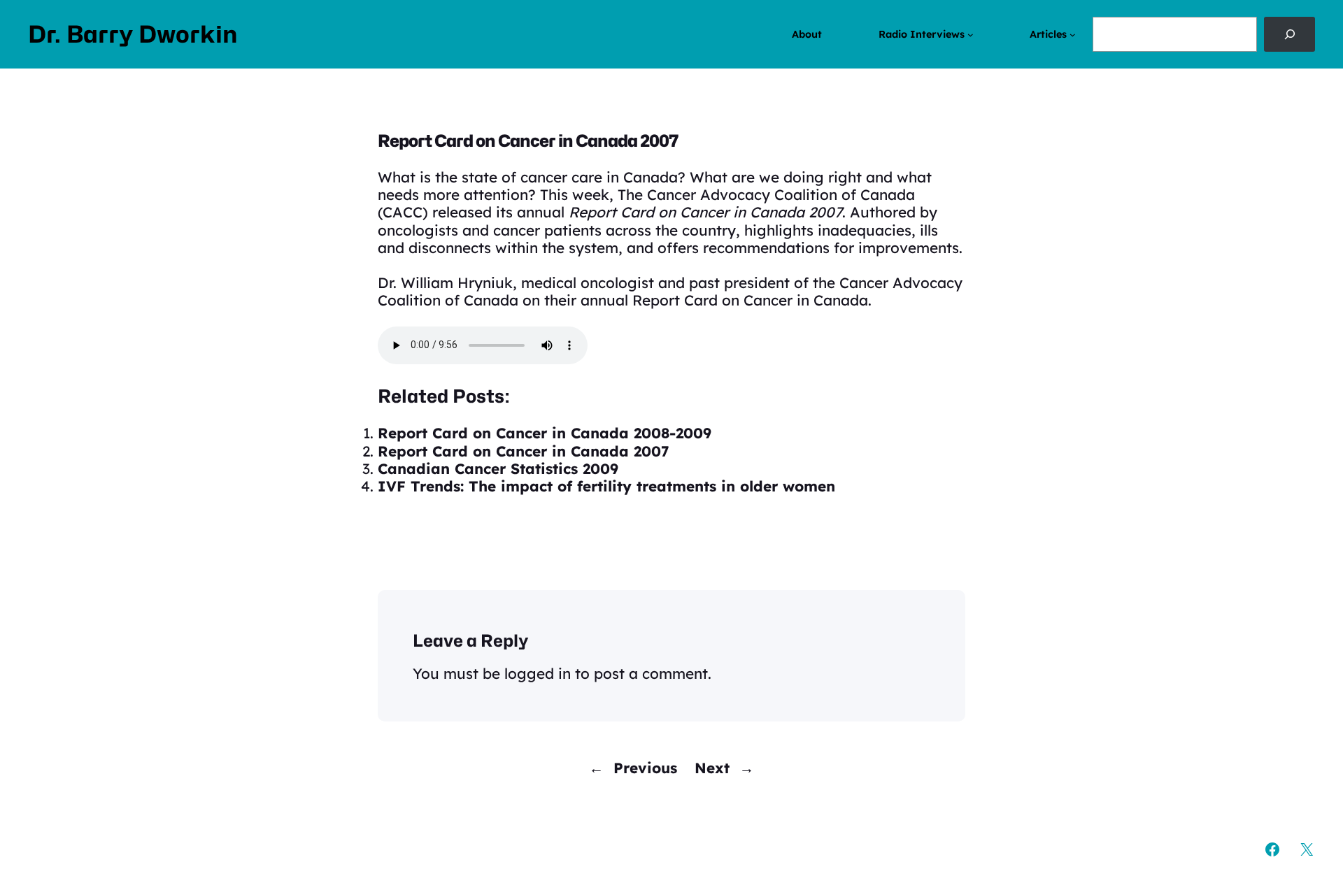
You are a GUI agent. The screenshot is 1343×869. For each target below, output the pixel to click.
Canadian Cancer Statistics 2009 (498, 468)
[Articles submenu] (1073, 34)
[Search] (1289, 34)
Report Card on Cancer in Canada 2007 (523, 451)
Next (712, 768)
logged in (537, 673)
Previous (645, 768)
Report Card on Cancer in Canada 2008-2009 (544, 433)
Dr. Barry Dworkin (133, 34)
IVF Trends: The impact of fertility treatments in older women (606, 486)
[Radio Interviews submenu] (970, 34)
